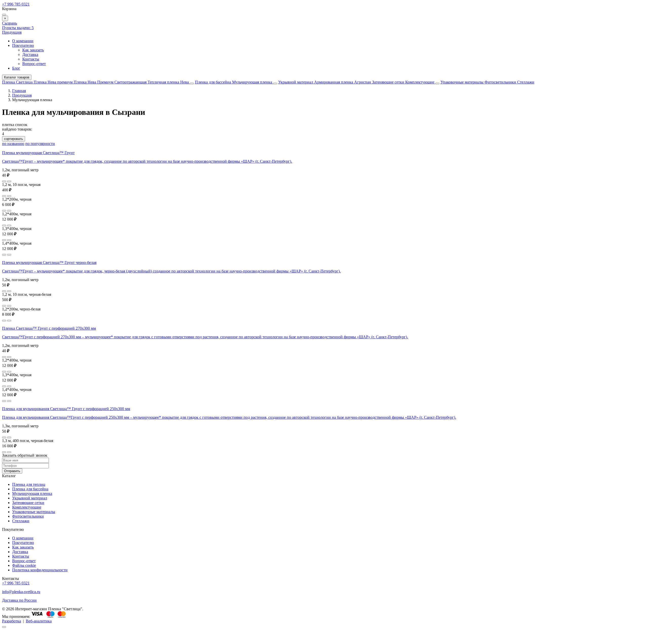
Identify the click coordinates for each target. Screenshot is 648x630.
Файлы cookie (24, 565)
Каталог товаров (16, 77)
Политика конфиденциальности (40, 570)
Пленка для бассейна (213, 82)
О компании (22, 41)
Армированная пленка (334, 82)
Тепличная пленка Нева (169, 82)
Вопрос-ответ (34, 63)
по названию (13, 143)
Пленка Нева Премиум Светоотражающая (111, 82)
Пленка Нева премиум (54, 82)
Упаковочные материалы (461, 82)
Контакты (30, 59)
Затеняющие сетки (388, 82)
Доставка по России (19, 600)
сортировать (13, 139)
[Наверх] (4, 627)
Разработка (11, 621)
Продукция (12, 32)
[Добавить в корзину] (9, 181)
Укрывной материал (296, 82)
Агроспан (363, 82)
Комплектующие (420, 82)
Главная (19, 91)
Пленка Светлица (18, 82)
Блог (16, 68)
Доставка (30, 54)
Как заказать (33, 50)
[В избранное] (4, 181)
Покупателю (23, 45)
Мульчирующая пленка (252, 82)
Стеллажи (525, 82)
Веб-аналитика (39, 621)
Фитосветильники (500, 82)
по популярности (40, 143)
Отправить (12, 471)
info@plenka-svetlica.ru (21, 592)
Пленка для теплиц (28, 484)
